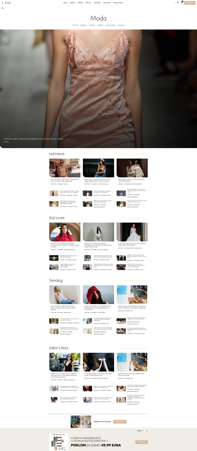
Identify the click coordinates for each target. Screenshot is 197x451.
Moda (65, 2)
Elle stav (88, 2)
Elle (3, 8)
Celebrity (100, 25)
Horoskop (97, 2)
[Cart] (182, 3)
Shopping (92, 25)
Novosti (75, 25)
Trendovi (83, 25)
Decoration (107, 2)
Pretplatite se (141, 442)
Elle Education (118, 2)
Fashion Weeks (110, 25)
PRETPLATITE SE (119, 421)
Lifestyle (80, 2)
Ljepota (72, 2)
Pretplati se (189, 2)
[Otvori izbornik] (3, 3)
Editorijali (121, 25)
